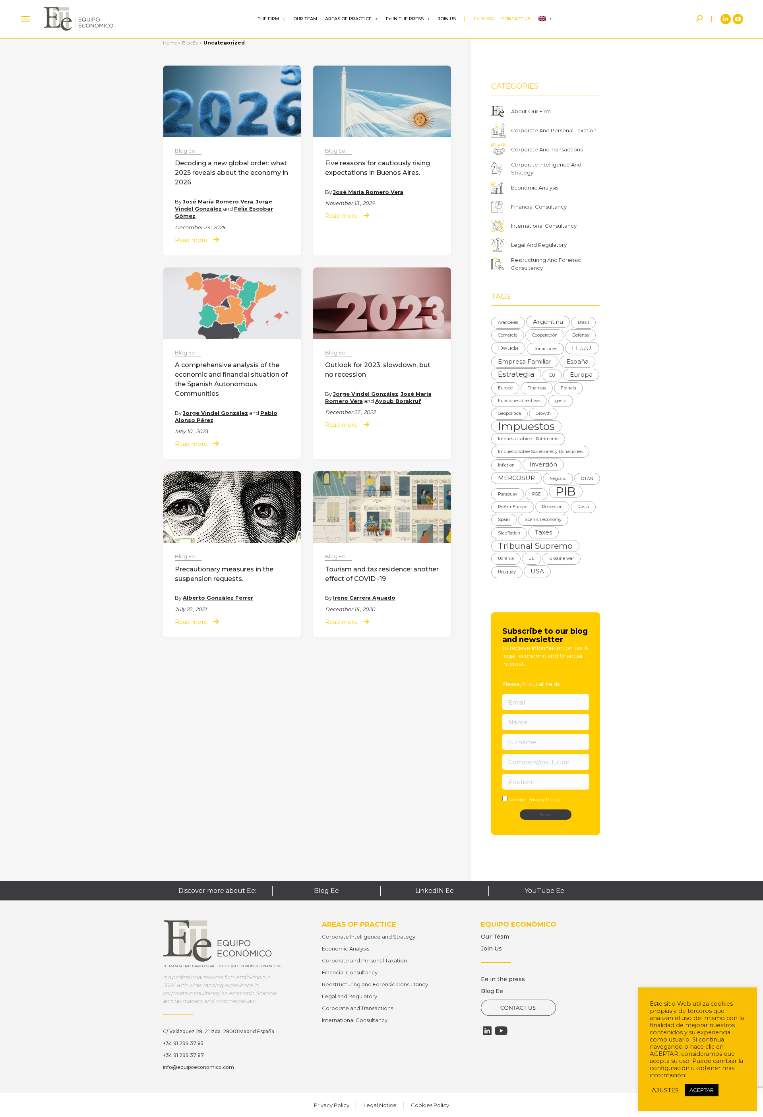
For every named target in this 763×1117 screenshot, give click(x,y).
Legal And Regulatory (539, 245)
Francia (568, 388)
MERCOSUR (516, 478)
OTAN (587, 478)
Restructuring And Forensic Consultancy (546, 264)
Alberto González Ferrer (218, 597)
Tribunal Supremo (535, 546)
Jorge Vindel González (215, 413)
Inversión (543, 464)
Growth (543, 413)
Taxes (543, 532)
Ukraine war (561, 558)
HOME (25, 19)
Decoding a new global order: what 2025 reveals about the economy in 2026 (231, 172)
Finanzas (536, 388)
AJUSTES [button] (665, 1090)
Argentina (548, 321)
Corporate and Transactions (357, 1008)
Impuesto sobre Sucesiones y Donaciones (540, 451)
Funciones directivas (519, 400)
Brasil (583, 322)
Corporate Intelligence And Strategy (546, 168)
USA (537, 571)
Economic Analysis (534, 187)
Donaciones (545, 348)
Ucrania (506, 558)
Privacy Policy (543, 799)
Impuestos (526, 426)
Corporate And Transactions (547, 149)
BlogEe (190, 43)
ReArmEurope (512, 506)
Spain (504, 519)
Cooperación (545, 335)
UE (531, 558)
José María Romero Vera (218, 201)
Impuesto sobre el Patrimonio (528, 438)
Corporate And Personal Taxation (553, 130)
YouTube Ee (544, 890)
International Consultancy (544, 226)
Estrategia (516, 374)
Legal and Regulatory (349, 996)
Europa (581, 374)
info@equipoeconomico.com (198, 1067)
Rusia (583, 506)
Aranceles (508, 322)
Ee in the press (503, 979)
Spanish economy (543, 519)
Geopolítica (509, 413)
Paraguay (507, 494)
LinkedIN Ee (434, 890)
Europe (505, 388)
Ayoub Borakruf (398, 401)
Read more (191, 240)
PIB (566, 492)
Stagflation (509, 533)
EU (552, 375)
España (577, 361)
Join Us (491, 948)
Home (170, 43)
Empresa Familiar (525, 361)
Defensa (580, 335)
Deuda (508, 348)
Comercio (507, 335)
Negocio (558, 478)
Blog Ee (185, 150)
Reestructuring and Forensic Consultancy (375, 984)
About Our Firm (531, 111)
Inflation (506, 465)
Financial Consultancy (539, 206)
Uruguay (507, 572)
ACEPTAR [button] (701, 1090)
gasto (560, 400)
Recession (552, 506)
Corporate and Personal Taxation (364, 960)
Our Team (495, 936)
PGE (536, 494)
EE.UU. (582, 348)
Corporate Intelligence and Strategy (368, 936)
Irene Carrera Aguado (364, 597)
